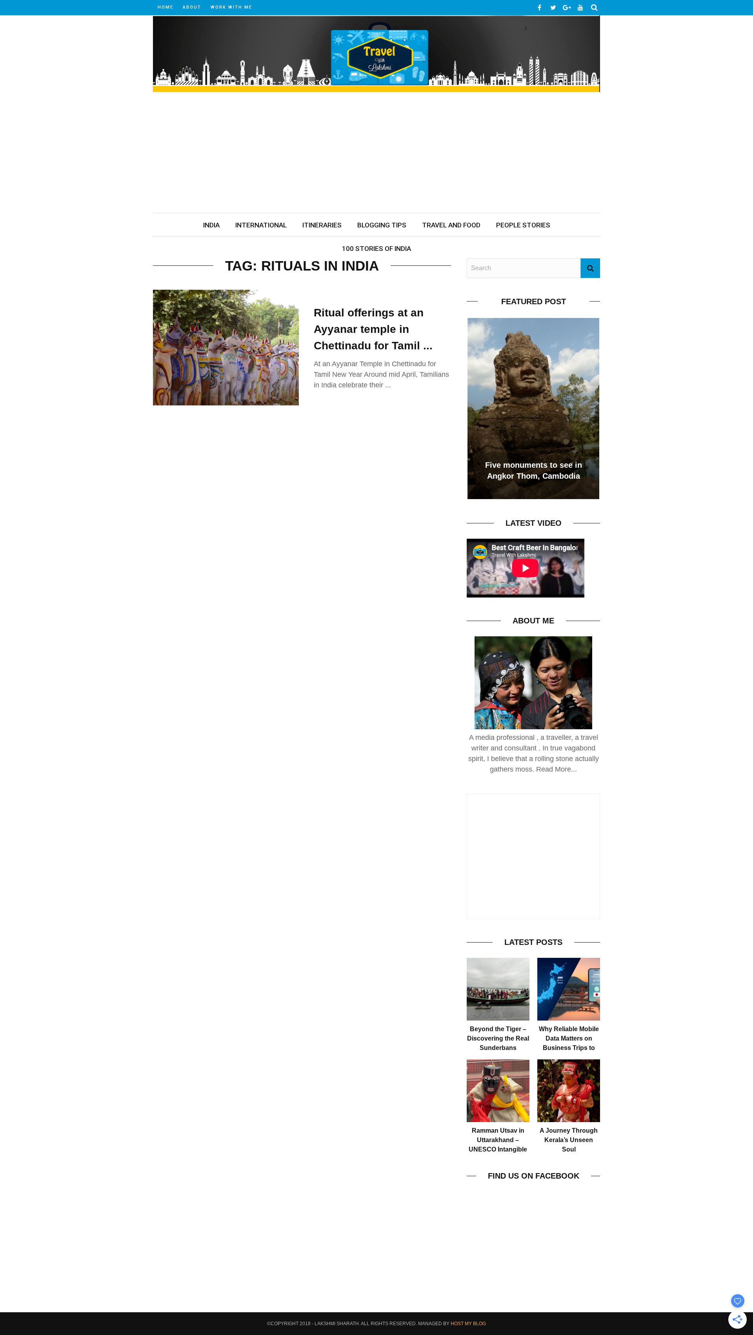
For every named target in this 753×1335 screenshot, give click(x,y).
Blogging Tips (381, 225)
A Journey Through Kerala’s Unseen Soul (569, 1140)
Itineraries (322, 225)
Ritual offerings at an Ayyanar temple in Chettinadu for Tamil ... (373, 329)
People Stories (523, 225)
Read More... (556, 769)
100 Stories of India (376, 248)
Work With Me (231, 7)
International (261, 225)
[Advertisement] (376, 154)
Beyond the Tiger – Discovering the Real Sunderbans (498, 1038)
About (192, 7)
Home (165, 7)
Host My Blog (468, 1323)
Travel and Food (451, 225)
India (211, 225)
